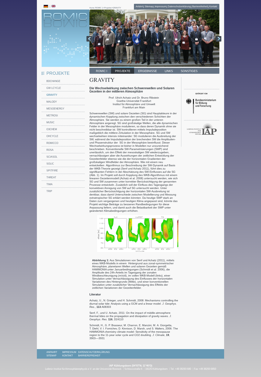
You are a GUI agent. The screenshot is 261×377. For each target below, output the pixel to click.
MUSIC (50, 122)
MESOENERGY (55, 108)
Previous (89, 39)
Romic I (101, 71)
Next (218, 39)
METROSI (52, 115)
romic (65, 20)
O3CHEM (51, 129)
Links (169, 71)
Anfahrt (139, 6)
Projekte (108, 8)
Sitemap (149, 6)
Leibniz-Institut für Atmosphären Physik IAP (202, 129)
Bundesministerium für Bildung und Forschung (201, 105)
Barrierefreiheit (200, 6)
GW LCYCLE (53, 88)
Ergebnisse (147, 71)
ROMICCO (52, 143)
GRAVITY (117, 8)
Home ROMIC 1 (96, 8)
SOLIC (50, 163)
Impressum (160, 6)
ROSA (49, 149)
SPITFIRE (52, 170)
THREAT (51, 177)
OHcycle (52, 136)
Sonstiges (189, 71)
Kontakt (213, 6)
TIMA (49, 184)
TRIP (49, 191)
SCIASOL (51, 156)
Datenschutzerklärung (179, 6)
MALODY (51, 101)
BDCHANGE (53, 81)
